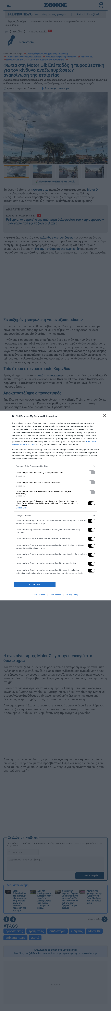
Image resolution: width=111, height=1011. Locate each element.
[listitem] (55, 466)
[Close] (105, 416)
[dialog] (55, 505)
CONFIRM (34, 584)
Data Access (55, 595)
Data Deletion (39, 595)
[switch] (91, 472)
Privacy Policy (72, 595)
